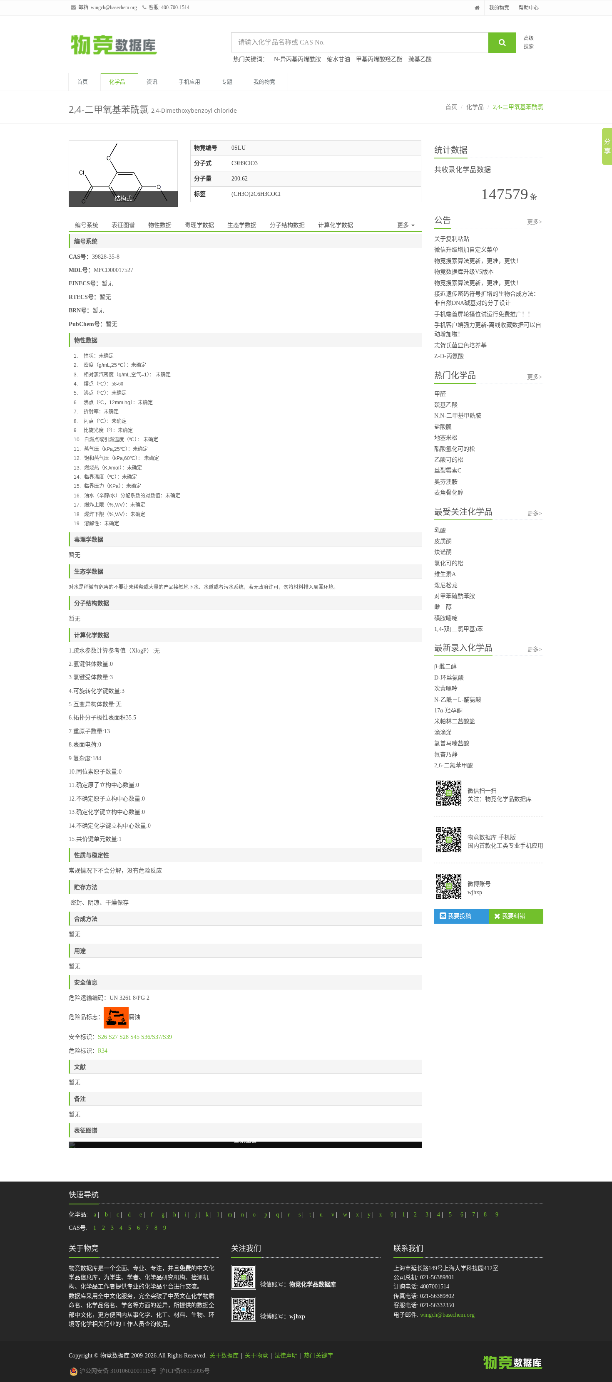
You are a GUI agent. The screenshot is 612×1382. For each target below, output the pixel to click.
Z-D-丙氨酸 (449, 356)
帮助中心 (529, 8)
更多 (403, 225)
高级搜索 (529, 42)
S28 (124, 1037)
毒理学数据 (199, 225)
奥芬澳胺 (446, 482)
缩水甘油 (338, 59)
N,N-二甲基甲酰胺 (457, 416)
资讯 (152, 82)
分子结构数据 (287, 225)
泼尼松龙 (446, 585)
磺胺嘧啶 (446, 618)
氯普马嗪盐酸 (451, 743)
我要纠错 (512, 916)
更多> (534, 222)
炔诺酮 (443, 552)
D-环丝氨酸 (449, 678)
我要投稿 (458, 916)
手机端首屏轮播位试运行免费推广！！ (483, 314)
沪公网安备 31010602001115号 (117, 1371)
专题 (226, 82)
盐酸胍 (443, 427)
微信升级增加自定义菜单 (466, 250)
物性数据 (160, 225)
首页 (82, 82)
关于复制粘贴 (451, 239)
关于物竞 (256, 1355)
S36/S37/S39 (156, 1037)
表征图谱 (123, 225)
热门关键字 (318, 1355)
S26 (102, 1037)
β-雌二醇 (445, 666)
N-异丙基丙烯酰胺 (297, 59)
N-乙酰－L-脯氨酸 (457, 700)
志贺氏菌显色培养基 (460, 345)
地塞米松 (446, 438)
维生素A (445, 574)
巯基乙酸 (420, 59)
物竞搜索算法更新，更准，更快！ (478, 261)
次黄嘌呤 (446, 688)
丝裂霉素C (447, 470)
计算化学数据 (335, 225)
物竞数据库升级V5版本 (464, 272)
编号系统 (86, 225)
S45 (134, 1037)
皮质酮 (443, 541)
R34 (102, 1051)
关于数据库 (224, 1355)
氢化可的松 (448, 563)
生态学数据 (241, 225)
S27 (113, 1037)
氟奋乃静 (446, 755)
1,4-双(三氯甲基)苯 (458, 629)
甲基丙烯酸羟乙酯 (379, 59)
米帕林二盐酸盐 (454, 721)
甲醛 (440, 394)
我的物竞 (499, 8)
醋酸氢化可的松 (454, 449)
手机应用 (189, 82)
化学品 (117, 82)
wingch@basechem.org (114, 7)
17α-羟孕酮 (448, 710)
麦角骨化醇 (448, 493)
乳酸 (440, 530)
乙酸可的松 (448, 460)
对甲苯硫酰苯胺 (454, 596)
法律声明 (286, 1355)
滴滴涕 (443, 732)
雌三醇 (443, 607)
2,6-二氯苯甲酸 (453, 765)
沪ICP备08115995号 (185, 1371)
